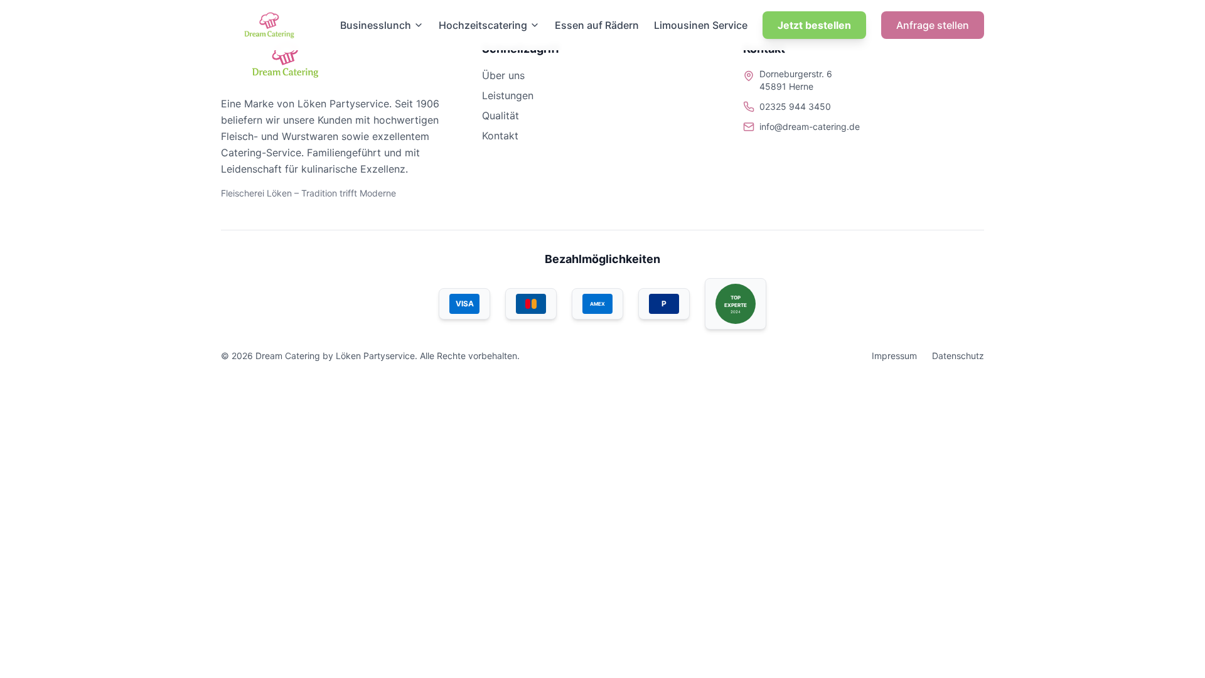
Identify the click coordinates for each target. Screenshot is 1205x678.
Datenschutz (958, 355)
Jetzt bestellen (814, 25)
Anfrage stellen (932, 25)
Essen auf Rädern (597, 25)
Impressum (894, 355)
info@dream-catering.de (809, 126)
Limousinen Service (700, 25)
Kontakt (500, 135)
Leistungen (507, 95)
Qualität (500, 115)
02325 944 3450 (795, 106)
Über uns (503, 75)
